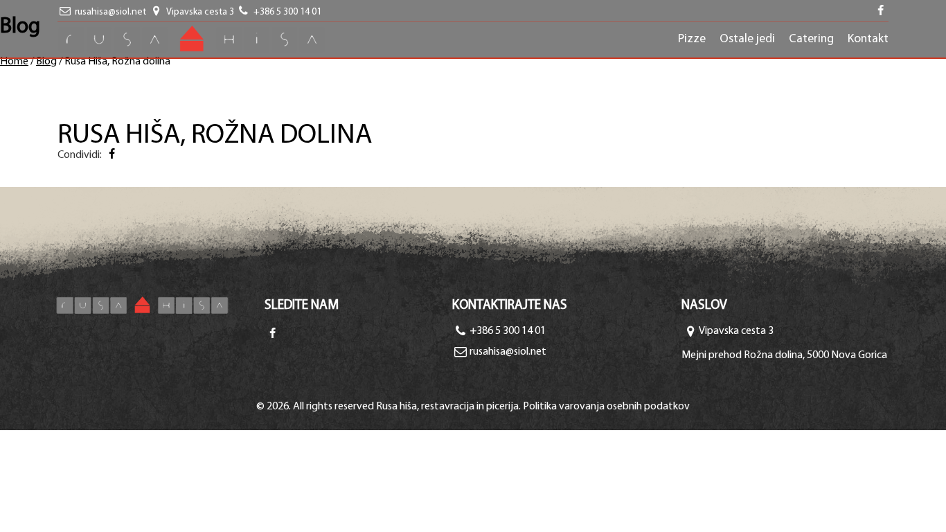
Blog (46, 61)
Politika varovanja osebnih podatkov (606, 406)
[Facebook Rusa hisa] (272, 334)
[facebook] (881, 12)
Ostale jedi (747, 39)
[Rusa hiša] (160, 305)
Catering (811, 39)
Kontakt (868, 39)
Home (14, 61)
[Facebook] (111, 155)
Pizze (692, 39)
